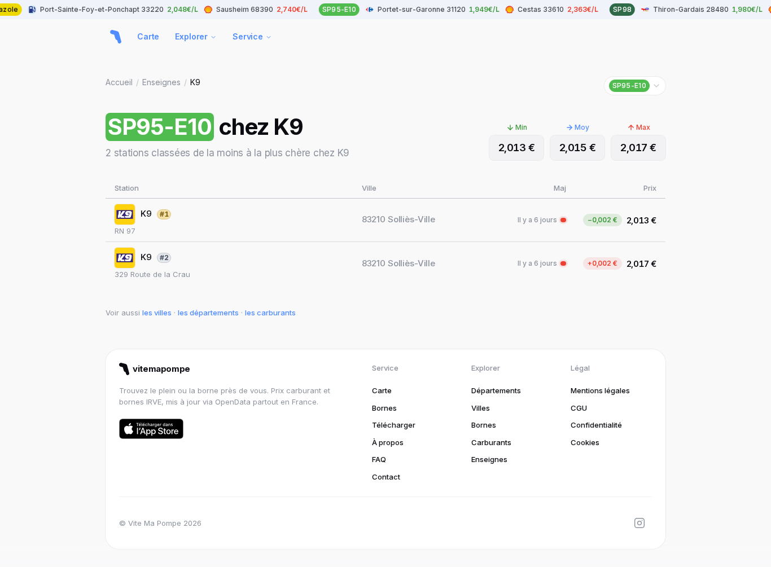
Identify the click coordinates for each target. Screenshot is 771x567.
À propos (388, 442)
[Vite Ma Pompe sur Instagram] (639, 523)
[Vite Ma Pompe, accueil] (116, 37)
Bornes (384, 407)
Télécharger (393, 424)
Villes (480, 407)
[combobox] (634, 86)
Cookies (585, 442)
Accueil (119, 82)
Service (248, 36)
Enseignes (161, 82)
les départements (208, 312)
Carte (148, 36)
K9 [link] (195, 82)
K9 (146, 213)
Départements (496, 390)
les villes (157, 312)
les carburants (270, 312)
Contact (386, 476)
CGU (579, 407)
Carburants (491, 442)
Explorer (191, 36)
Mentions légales (600, 390)
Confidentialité (596, 424)
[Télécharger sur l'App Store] (151, 429)
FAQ (379, 459)
